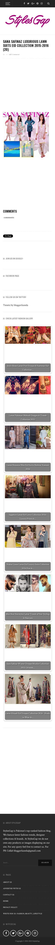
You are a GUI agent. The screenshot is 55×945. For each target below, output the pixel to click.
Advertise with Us (12, 888)
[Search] (48, 3)
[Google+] (32, 3)
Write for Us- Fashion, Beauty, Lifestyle (22, 914)
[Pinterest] (37, 3)
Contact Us (8, 895)
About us (7, 882)
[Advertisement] (28, 88)
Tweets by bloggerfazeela (15, 305)
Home (5, 901)
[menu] (7, 4)
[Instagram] (42, 3)
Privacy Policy (10, 907)
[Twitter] (28, 3)
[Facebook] (24, 3)
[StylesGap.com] (27, 20)
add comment (14, 54)
